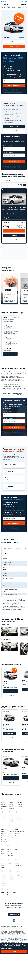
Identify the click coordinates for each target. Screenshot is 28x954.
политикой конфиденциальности (16, 90)
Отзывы (18, 910)
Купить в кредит (14, 46)
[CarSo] (4, 1)
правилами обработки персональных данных (12, 92)
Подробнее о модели (10, 354)
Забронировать (14, 235)
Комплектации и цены (8, 7)
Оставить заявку (14, 161)
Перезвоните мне (14, 914)
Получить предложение (14, 85)
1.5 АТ (6, 553)
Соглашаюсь (14, 951)
